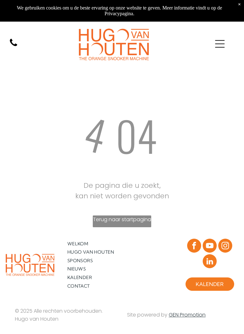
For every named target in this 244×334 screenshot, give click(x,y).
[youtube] (210, 246)
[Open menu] (220, 44)
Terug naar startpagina (122, 219)
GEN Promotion (187, 314)
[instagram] (225, 246)
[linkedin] (210, 262)
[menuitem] (93, 243)
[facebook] (194, 246)
